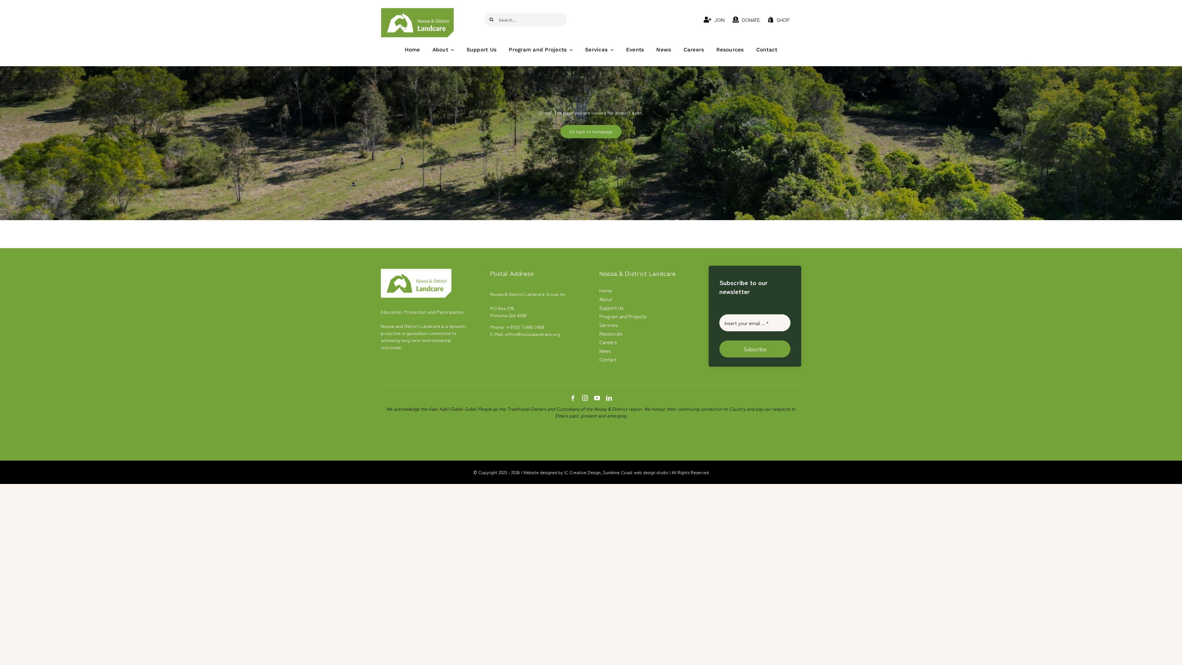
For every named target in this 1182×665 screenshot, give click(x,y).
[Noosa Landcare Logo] (417, 10)
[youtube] (597, 398)
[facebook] (573, 398)
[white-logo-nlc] (416, 271)
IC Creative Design (582, 472)
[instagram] (585, 398)
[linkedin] (609, 398)
